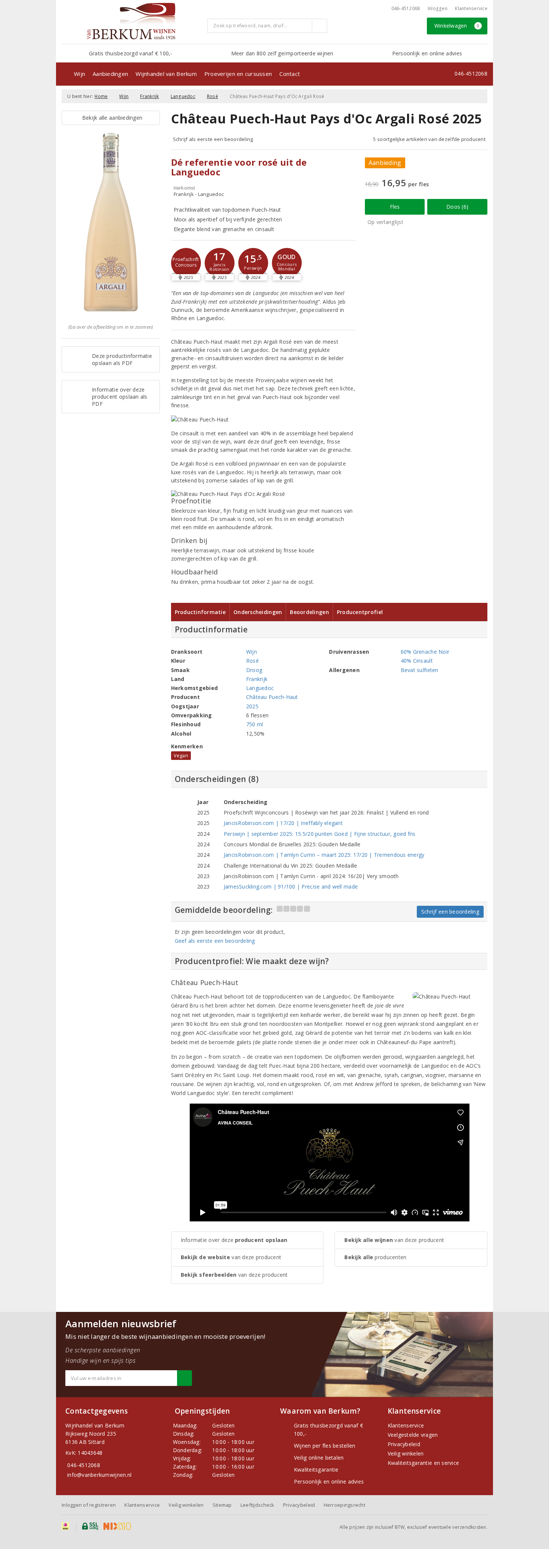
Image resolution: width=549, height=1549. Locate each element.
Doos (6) (457, 206)
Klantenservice (471, 8)
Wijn (79, 73)
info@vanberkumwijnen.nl (99, 1474)
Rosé (212, 96)
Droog (254, 670)
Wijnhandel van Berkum (166, 73)
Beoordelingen (309, 612)
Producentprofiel (360, 612)
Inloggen (437, 8)
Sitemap (222, 1505)
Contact (289, 73)
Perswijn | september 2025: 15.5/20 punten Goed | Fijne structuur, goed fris (320, 833)
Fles (395, 206)
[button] (186, 263)
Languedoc (183, 96)
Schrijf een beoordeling (450, 911)
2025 (252, 706)
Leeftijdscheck (257, 1505)
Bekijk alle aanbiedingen (110, 117)
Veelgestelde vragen (413, 1434)
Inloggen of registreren (89, 1505)
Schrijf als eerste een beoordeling (213, 139)
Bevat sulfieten (419, 670)
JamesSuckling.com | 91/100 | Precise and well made (291, 886)
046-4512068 (405, 8)
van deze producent (231, 1257)
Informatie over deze (234, 1239)
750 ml (254, 724)
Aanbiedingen (110, 73)
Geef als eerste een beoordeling (215, 940)
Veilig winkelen (406, 1453)
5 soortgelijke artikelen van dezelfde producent (429, 139)
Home (101, 96)
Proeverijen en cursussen (238, 73)
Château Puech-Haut (272, 696)
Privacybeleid (404, 1444)
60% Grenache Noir (425, 651)
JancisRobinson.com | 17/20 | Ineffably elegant (283, 822)
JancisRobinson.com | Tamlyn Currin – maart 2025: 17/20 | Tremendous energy (324, 854)
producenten (375, 1257)
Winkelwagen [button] (457, 25)
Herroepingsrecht (344, 1505)
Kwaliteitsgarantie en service (423, 1462)
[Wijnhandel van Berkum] (131, 21)
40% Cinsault (417, 660)
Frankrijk (149, 96)
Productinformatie (200, 612)
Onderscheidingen (257, 612)
